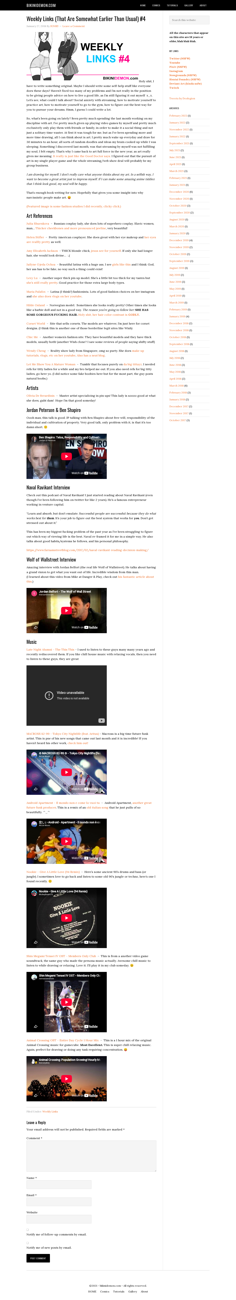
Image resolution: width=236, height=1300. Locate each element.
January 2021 (177, 184)
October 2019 (177, 254)
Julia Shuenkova (37, 223)
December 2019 (179, 240)
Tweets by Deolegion (182, 98)
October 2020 (178, 205)
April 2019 (175, 295)
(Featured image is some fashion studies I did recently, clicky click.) (73, 206)
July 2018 (174, 357)
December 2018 (178, 323)
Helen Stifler (35, 237)
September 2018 (179, 344)
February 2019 (178, 309)
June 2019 (175, 281)
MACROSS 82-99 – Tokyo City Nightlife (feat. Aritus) (62, 734)
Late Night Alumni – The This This (50, 649)
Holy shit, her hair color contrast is (108, 315)
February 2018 (178, 392)
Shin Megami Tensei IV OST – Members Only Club (61, 956)
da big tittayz (132, 364)
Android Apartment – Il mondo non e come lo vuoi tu (63, 803)
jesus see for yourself (106, 251)
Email (31, 1195)
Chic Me (32, 337)
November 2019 (179, 247)
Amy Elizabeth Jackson (42, 251)
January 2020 (177, 233)
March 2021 (176, 171)
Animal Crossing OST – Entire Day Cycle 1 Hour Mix (62, 1040)
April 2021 (175, 164)
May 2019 (175, 288)
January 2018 (177, 399)
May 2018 (175, 371)
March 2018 (176, 385)
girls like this (121, 264)
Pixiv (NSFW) (178, 66)
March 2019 (176, 302)
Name (31, 1178)
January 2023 (177, 122)
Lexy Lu (32, 278)
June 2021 (175, 157)
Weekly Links (50, 1111)
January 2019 (177, 316)
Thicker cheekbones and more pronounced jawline (70, 228)
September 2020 (179, 212)
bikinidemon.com (41, 5)
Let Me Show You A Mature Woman (50, 364)
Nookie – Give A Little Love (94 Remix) (53, 872)
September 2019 (179, 261)
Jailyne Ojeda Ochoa (40, 264)
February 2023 (178, 115)
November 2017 (178, 413)
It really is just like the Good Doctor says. (82, 156)
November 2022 (179, 129)
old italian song (97, 807)
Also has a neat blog (91, 355)
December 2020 (179, 191)
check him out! (78, 743)
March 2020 (176, 226)
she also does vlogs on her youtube (57, 296)
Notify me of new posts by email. (49, 1247)
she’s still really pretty (41, 282)
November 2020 (179, 198)
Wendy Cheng (36, 351)
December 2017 (178, 406)
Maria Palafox (36, 291)
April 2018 (175, 378)
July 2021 (174, 150)
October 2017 (177, 420)
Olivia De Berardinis (40, 395)
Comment (34, 1138)
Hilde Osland (35, 305)
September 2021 (179, 143)
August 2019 (176, 267)
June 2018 (175, 364)
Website (32, 1212)
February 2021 (178, 178)
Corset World (35, 323)
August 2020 (177, 219)
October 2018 (177, 337)
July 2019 (174, 274)
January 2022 (177, 136)
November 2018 (179, 330)
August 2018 (176, 351)
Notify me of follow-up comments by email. (56, 1234)
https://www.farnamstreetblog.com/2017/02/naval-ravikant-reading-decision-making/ (87, 550)
